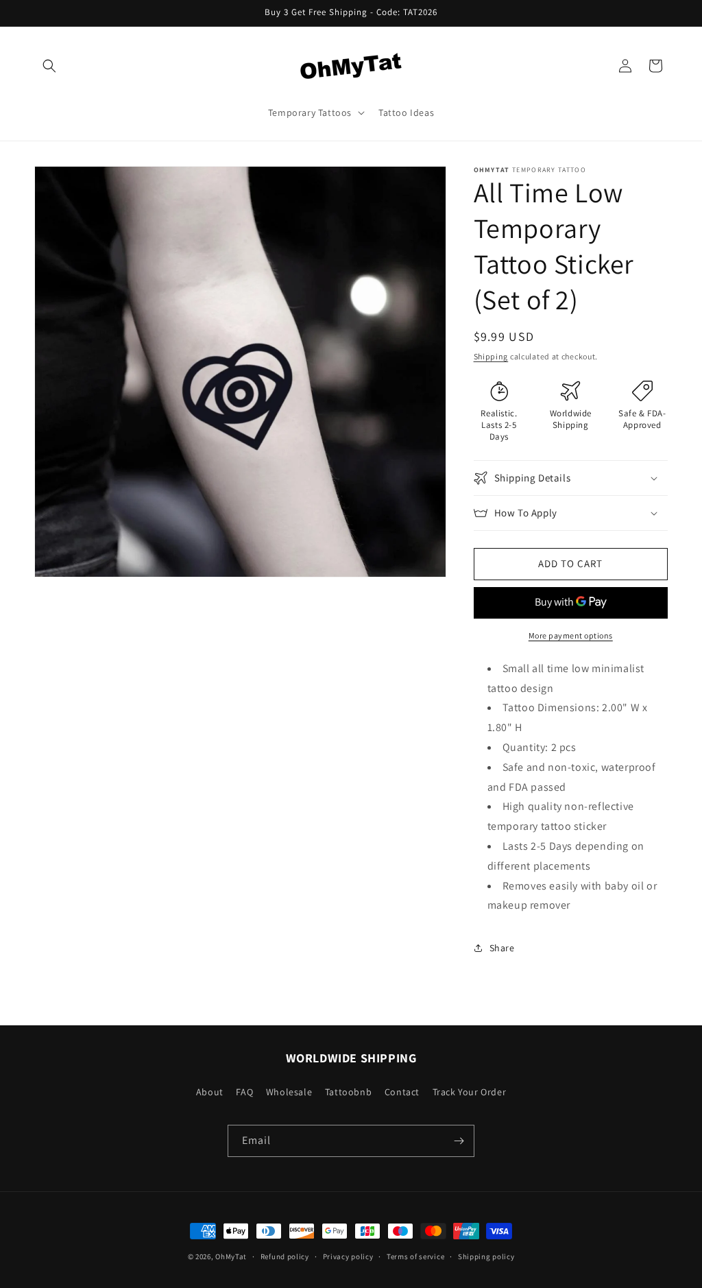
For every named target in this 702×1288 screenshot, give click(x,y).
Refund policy (285, 1256)
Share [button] (502, 948)
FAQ (244, 1092)
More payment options (571, 635)
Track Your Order (470, 1092)
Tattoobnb (348, 1092)
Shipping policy (486, 1256)
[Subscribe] (459, 1141)
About (209, 1092)
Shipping (491, 356)
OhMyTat (231, 1256)
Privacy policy (348, 1256)
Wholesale (289, 1092)
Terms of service (415, 1256)
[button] (49, 66)
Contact (402, 1092)
